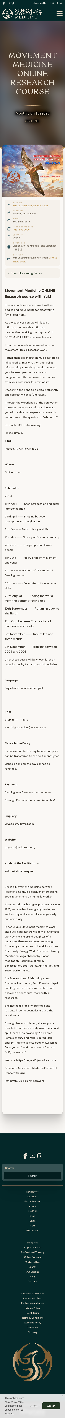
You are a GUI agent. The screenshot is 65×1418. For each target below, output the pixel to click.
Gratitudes (32, 1230)
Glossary (32, 1332)
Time (15, 219)
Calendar (32, 1196)
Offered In (19, 243)
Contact (18, 255)
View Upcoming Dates (26, 273)
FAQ (32, 1276)
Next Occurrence (23, 227)
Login (33, 1221)
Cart (32, 1225)
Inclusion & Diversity (32, 1293)
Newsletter (41, 3)
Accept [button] (51, 1406)
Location (18, 235)
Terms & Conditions (33, 1318)
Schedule (18, 211)
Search (32, 1267)
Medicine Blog (32, 1262)
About (32, 1206)
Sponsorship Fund (32, 1298)
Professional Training (32, 1252)
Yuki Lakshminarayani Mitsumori (30, 205)
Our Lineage (32, 1272)
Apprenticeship (32, 1247)
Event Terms (32, 1313)
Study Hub (32, 1242)
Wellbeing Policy (32, 1322)
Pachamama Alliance (32, 1303)
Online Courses (32, 1257)
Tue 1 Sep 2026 (21, 229)
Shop (32, 1216)
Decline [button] (33, 1406)
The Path (32, 1211)
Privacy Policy (32, 1308)
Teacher (18, 203)
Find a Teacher (32, 1201)
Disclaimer (32, 1327)
